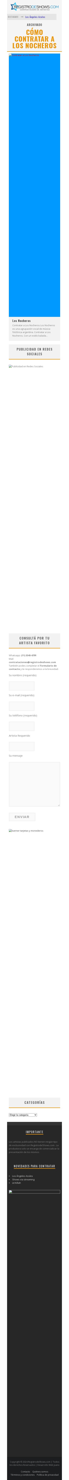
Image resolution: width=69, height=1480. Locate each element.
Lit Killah (16, 1182)
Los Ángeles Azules (35, 17)
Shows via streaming (23, 1179)
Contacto (25, 1471)
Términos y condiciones (22, 1474)
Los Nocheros (21, 321)
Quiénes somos (40, 1471)
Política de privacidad (48, 1474)
